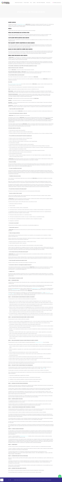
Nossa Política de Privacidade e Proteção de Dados (43, 479)
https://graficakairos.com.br (21, 24)
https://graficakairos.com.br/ (36, 288)
